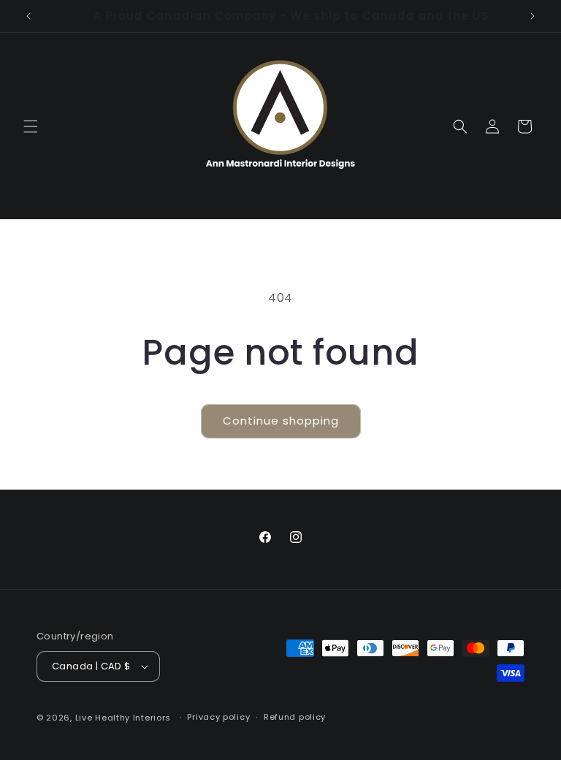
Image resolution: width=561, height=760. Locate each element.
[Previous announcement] (28, 16)
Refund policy (295, 717)
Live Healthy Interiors (123, 717)
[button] (31, 126)
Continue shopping (281, 420)
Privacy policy (218, 717)
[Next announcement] (532, 16)
